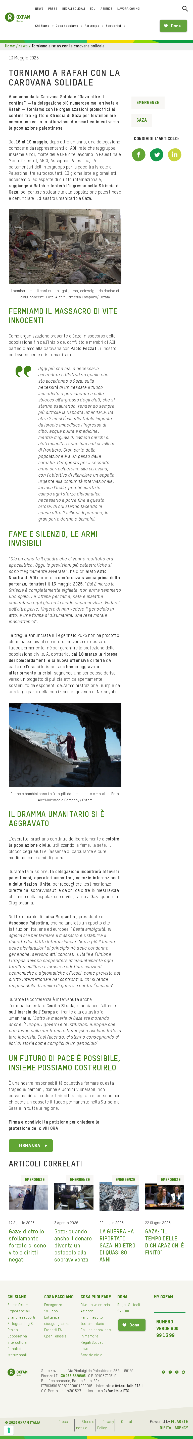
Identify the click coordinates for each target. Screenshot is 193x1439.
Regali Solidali (73, 9)
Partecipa (92, 26)
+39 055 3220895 (72, 1376)
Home (10, 46)
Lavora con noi (128, 9)
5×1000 (123, 1311)
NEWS (23, 46)
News (39, 9)
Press (53, 9)
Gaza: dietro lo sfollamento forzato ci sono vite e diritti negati (27, 1246)
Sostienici (113, 26)
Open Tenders (55, 1336)
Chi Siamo (42, 26)
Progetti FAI (53, 1330)
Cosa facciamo (67, 26)
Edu (92, 9)
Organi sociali (19, 1311)
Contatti (127, 1422)
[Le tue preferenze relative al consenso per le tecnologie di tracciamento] (9, 1430)
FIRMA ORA (29, 1145)
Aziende (107, 9)
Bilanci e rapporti (21, 1317)
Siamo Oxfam (18, 1305)
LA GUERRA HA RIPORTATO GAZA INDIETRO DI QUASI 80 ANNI (117, 1246)
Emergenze (148, 103)
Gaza (141, 120)
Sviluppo (51, 1311)
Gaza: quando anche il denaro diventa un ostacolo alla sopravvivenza (73, 1246)
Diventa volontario (95, 1305)
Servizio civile (91, 1355)
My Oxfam (163, 1297)
